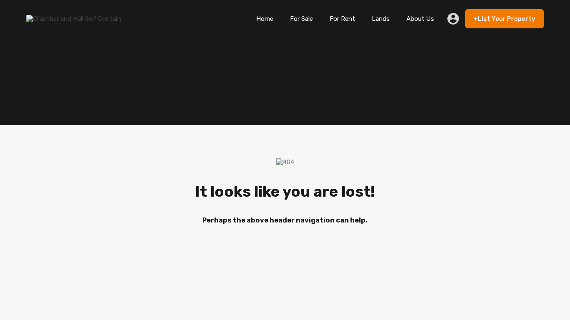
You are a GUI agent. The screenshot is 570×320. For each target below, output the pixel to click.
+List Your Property (504, 18)
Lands (381, 18)
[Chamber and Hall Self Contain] (73, 18)
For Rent (342, 18)
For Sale (301, 18)
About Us (420, 18)
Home (264, 18)
